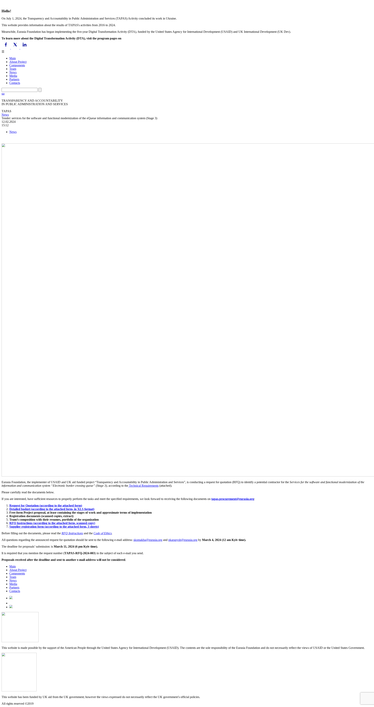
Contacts (14, 82)
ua (3, 93)
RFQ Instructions (72, 533)
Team (12, 68)
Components (17, 65)
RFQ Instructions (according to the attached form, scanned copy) (52, 523)
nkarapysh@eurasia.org (182, 540)
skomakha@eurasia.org (147, 540)
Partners (14, 79)
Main (12, 58)
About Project (17, 61)
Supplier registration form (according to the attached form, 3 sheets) (54, 526)
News (13, 72)
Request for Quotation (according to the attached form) (45, 505)
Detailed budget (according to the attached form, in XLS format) (51, 509)
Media (13, 75)
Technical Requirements (143, 485)
